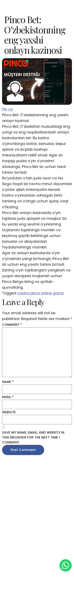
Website (9, 412)
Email (8, 397)
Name (8, 381)
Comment (12, 324)
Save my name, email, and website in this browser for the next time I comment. (33, 437)
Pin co (7, 109)
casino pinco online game (40, 293)
